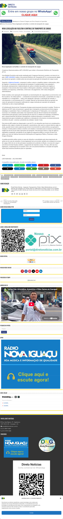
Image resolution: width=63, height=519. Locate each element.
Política (21, 31)
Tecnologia (27, 31)
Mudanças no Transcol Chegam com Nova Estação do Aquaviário (30, 21)
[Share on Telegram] (7, 165)
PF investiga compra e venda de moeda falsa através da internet (51, 201)
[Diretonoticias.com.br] (12, 194)
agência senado (9, 175)
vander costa (5, 178)
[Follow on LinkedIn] (40, 271)
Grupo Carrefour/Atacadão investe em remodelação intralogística (10, 201)
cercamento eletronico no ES (23, 175)
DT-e (61, 175)
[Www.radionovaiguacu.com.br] (16, 447)
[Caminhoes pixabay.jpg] (31, 49)
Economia (9, 24)
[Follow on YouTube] (37, 271)
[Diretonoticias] (14, 194)
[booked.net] (31, 280)
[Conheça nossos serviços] (30, 364)
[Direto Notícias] (8, 5)
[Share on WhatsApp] (19, 165)
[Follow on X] (33, 271)
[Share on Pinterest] (43, 165)
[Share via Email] (31, 168)
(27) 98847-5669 (6, 428)
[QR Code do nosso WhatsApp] (31, 479)
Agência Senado (14, 82)
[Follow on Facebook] (26, 271)
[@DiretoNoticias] (17, 194)
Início (3, 24)
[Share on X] (7, 168)
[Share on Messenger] (31, 165)
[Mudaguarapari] (47, 444)
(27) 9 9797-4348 (6, 431)
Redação (6, 31)
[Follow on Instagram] (29, 271)
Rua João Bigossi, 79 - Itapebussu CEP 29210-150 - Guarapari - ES (10, 423)
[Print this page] (55, 168)
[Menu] (2, 4)
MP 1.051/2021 (10, 77)
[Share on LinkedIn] (19, 168)
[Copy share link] (43, 168)
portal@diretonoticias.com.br (10, 426)
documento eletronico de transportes (47, 175)
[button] (60, 498)
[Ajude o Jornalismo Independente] (31, 240)
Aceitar (31, 513)
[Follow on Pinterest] (22, 271)
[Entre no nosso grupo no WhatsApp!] (29, 13)
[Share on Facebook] (55, 165)
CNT (34, 175)
